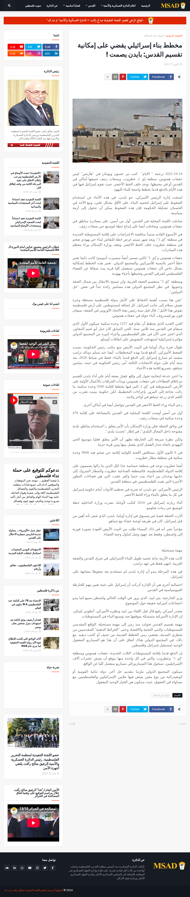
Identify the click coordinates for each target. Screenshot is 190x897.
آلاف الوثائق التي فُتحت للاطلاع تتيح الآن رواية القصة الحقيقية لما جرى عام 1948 (25, 642)
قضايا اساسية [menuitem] (73, 5)
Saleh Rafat (54, 452)
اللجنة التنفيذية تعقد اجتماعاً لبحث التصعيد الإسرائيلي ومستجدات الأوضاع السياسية (25, 222)
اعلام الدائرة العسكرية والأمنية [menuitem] (119, 5)
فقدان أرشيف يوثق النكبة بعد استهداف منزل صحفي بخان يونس (25, 623)
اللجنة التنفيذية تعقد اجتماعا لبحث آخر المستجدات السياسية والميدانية (24, 203)
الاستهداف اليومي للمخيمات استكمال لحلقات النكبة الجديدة (25, 551)
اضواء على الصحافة (153, 35)
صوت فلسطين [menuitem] (33, 5)
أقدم (73, 723)
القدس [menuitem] (91, 5)
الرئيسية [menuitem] (145, 5)
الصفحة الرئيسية (174, 35)
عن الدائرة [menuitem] (52, 5)
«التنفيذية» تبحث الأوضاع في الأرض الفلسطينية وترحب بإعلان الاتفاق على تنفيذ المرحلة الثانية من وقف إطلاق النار (25, 180)
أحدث (181, 723)
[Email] (115, 77)
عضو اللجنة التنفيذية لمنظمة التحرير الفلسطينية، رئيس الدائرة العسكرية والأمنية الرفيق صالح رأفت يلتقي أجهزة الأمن (35, 761)
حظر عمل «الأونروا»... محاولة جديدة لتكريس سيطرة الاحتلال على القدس (25, 534)
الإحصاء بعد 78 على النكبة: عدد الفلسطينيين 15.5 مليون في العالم (24, 604)
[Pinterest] (122, 77)
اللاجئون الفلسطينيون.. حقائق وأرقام (25, 567)
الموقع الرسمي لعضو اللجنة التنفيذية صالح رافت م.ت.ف (33, 890)
